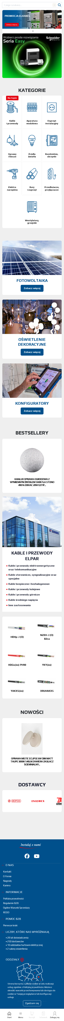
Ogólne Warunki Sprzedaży (16, 924)
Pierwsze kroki (10, 942)
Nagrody (7, 897)
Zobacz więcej (11, 25)
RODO (6, 929)
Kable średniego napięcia (23, 616)
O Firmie (7, 893)
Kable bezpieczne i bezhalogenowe (29, 600)
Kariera (6, 902)
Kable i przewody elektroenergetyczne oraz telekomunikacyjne (31, 584)
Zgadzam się (32, 1003)
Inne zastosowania (19, 622)
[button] (31, 31)
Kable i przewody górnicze (24, 611)
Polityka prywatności (13, 915)
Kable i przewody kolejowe (24, 606)
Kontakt (7, 888)
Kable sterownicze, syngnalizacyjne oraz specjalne (32, 593)
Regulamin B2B (11, 920)
